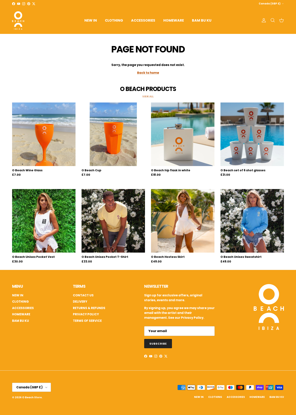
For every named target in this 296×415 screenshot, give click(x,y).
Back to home (148, 73)
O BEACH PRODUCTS (148, 88)
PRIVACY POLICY (86, 314)
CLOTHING (114, 20)
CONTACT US (83, 295)
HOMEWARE (173, 20)
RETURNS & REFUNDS (89, 308)
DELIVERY (80, 301)
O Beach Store (32, 397)
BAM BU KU (201, 20)
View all (148, 96)
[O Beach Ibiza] (269, 329)
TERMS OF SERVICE (87, 321)
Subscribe (158, 344)
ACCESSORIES (143, 20)
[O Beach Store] (18, 20)
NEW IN (90, 20)
